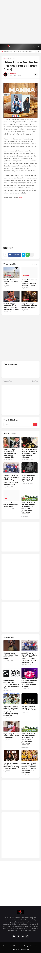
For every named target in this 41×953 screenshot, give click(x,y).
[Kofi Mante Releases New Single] (11, 755)
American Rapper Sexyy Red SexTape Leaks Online (10, 504)
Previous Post (7, 381)
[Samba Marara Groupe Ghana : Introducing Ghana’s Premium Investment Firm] (11, 673)
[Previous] (36, 52)
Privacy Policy (23, 946)
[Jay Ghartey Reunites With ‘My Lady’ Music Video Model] (11, 726)
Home (5, 58)
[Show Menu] (2, 46)
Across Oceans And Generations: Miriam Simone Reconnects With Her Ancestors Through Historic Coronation (28, 767)
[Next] (39, 52)
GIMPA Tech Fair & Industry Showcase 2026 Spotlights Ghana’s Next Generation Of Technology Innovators (28, 508)
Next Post (35, 381)
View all (35, 264)
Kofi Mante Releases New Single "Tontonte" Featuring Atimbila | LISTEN (11, 766)
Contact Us (34, 946)
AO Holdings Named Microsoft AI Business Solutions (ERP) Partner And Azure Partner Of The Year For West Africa (11, 479)
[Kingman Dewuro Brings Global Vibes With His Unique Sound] (11, 645)
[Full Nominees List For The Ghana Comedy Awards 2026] (29, 698)
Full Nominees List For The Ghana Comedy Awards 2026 (29, 708)
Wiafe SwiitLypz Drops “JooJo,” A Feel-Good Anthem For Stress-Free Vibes (11, 306)
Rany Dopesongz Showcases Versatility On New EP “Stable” (29, 305)
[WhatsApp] (28, 255)
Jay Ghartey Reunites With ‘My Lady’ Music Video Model (11, 735)
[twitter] (18, 936)
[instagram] (27, 936)
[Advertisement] (20, 22)
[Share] (36, 74)
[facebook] (14, 936)
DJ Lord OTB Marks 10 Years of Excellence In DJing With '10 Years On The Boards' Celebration (29, 453)
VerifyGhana (24, 949)
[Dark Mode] (34, 46)
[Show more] (32, 255)
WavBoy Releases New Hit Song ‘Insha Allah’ (10, 281)
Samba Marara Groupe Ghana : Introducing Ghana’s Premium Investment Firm (11, 684)
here (20, 197)
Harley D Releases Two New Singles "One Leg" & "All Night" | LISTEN (28, 478)
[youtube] (22, 936)
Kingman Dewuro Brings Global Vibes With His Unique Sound (10, 656)
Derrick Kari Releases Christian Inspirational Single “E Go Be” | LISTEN (29, 282)
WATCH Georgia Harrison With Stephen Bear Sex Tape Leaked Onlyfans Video (10, 453)
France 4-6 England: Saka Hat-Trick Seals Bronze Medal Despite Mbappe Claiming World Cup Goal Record (10, 710)
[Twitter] (23, 255)
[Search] (38, 46)
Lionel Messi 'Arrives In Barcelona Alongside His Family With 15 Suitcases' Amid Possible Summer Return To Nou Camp (19, 52)
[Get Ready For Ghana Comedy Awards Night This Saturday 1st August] (29, 673)
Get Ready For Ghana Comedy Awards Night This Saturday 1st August (29, 683)
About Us (13, 946)
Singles (11, 58)
